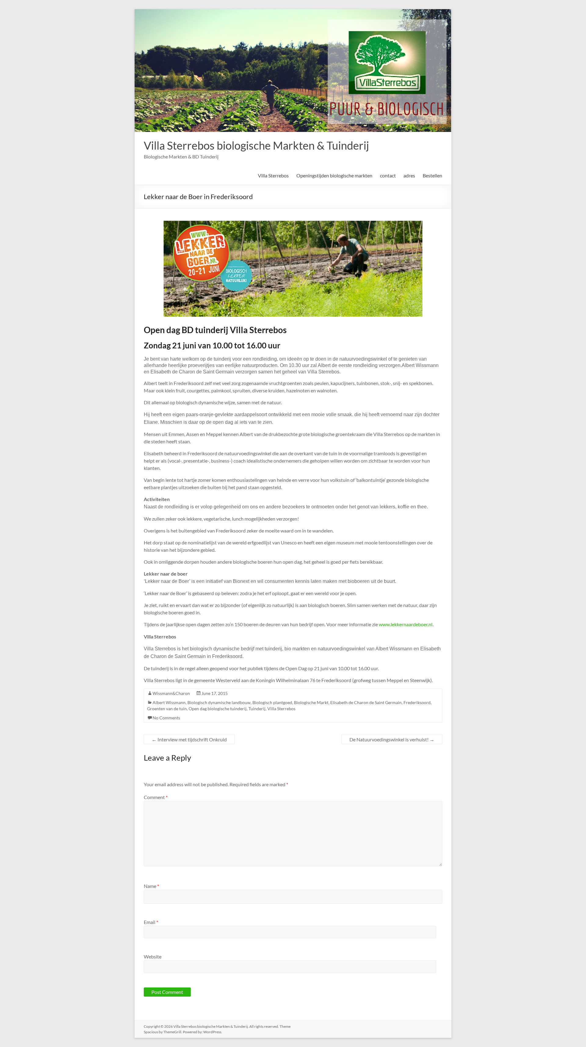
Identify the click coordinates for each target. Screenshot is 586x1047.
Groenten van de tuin (167, 708)
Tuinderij (257, 708)
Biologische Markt (311, 702)
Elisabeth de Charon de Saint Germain (366, 702)
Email (151, 922)
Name (151, 886)
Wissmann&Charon (171, 693)
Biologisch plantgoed (272, 702)
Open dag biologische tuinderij (218, 708)
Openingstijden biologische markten (334, 175)
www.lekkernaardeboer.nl (405, 624)
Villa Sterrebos (273, 175)
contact (388, 175)
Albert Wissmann (169, 702)
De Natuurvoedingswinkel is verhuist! (391, 739)
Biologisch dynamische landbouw (219, 702)
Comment (156, 797)
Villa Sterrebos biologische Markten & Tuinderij (256, 145)
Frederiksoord (417, 702)
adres (409, 175)
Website (152, 956)
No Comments (166, 717)
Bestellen (432, 175)
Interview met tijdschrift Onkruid (189, 739)
